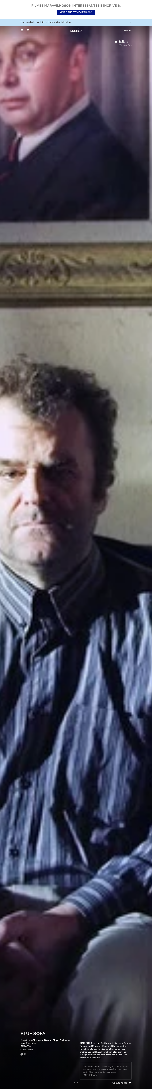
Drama (30, 1049)
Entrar (127, 30)
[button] (21, 30)
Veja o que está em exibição (76, 12)
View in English (63, 22)
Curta (23, 1049)
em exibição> (90, 1075)
